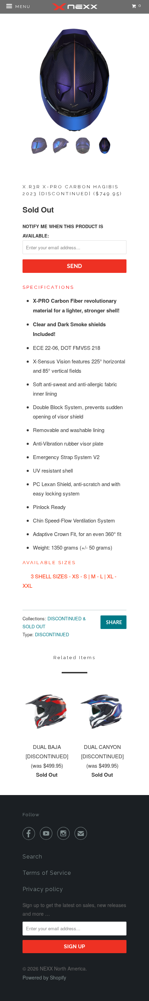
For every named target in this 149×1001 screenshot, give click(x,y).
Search (32, 856)
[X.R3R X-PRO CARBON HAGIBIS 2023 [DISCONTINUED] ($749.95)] (74, 80)
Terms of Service (47, 873)
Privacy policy (43, 889)
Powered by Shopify (44, 977)
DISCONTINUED (52, 634)
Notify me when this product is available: (63, 231)
